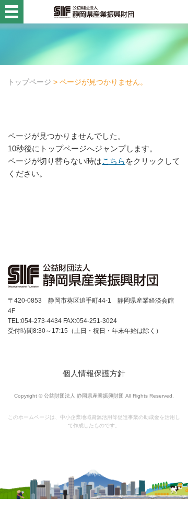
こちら (113, 161)
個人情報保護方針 (94, 373)
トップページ (29, 82)
